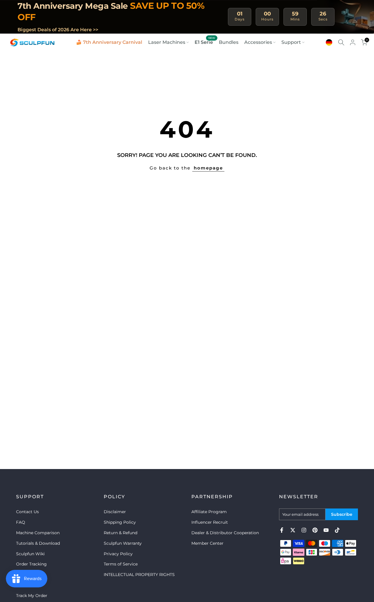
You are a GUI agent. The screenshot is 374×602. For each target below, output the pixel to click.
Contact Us (27, 511)
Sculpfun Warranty (123, 543)
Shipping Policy (120, 522)
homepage (208, 168)
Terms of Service (121, 564)
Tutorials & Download (38, 543)
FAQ (20, 522)
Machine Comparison (38, 532)
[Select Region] (329, 42)
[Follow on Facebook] (281, 530)
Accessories (258, 42)
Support (291, 42)
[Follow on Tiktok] (337, 530)
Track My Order (31, 595)
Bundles (228, 42)
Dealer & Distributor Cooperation (225, 532)
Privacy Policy (118, 553)
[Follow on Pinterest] (315, 530)
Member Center (207, 543)
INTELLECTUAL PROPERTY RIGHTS (139, 574)
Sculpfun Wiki (30, 553)
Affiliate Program (209, 511)
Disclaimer (115, 511)
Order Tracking (31, 564)
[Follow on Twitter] (292, 530)
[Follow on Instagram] (304, 530)
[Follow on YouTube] (326, 530)
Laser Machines (166, 42)
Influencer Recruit (209, 522)
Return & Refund (120, 532)
